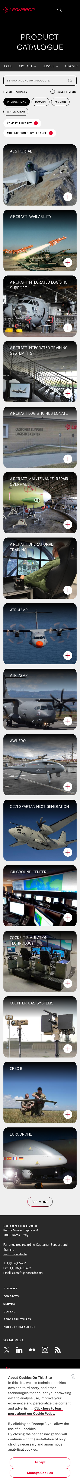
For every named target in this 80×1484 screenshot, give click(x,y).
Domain (40, 101)
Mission (60, 101)
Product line (16, 101)
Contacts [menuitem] (11, 1296)
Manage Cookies (40, 1473)
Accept (40, 1462)
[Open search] (59, 10)
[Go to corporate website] (19, 10)
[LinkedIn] (19, 1349)
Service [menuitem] (48, 66)
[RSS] (58, 1349)
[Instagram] (45, 1349)
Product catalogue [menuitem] (19, 1327)
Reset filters (67, 91)
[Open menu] (72, 10)
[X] (6, 1349)
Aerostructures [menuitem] (17, 1319)
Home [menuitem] (8, 66)
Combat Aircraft (19, 123)
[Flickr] (32, 1349)
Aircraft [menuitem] (25, 66)
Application (16, 111)
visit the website (15, 1254)
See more (40, 1202)
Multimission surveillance (27, 133)
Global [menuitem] (9, 1312)
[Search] (70, 80)
